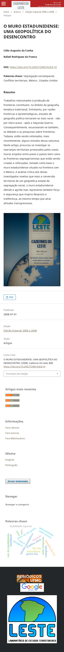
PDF (11, 297)
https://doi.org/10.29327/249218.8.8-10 (33, 67)
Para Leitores (12, 427)
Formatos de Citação (17, 373)
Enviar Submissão (18, 481)
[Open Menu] (3, 3)
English (9, 459)
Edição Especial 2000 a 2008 (39, 11)
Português (11, 465)
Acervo (17, 11)
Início (6, 11)
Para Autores (12, 433)
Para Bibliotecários (15, 438)
